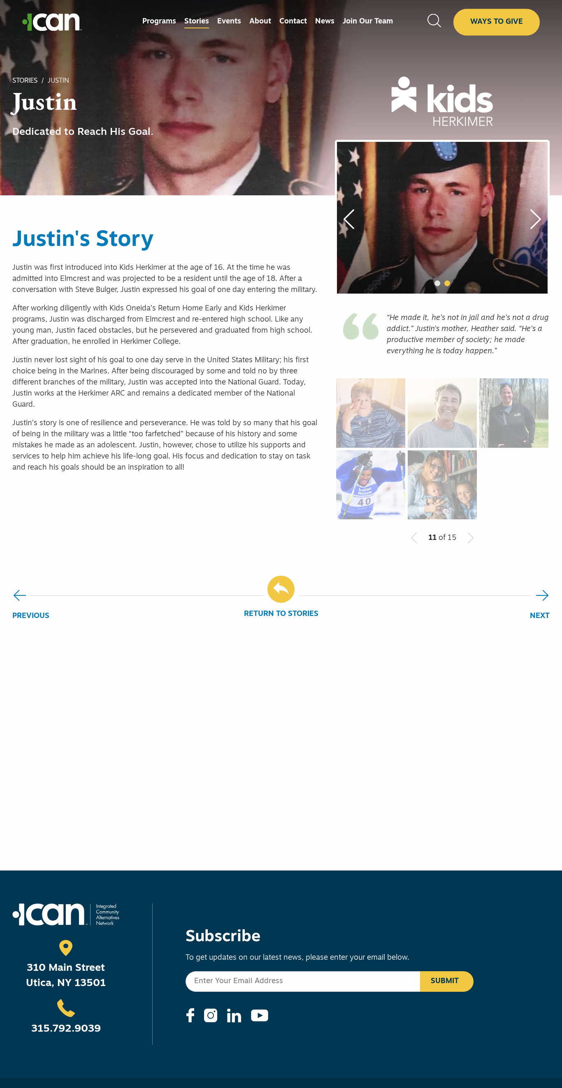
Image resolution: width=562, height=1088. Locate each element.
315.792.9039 (66, 1029)
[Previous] (353, 219)
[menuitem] (159, 22)
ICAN (52, 22)
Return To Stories (281, 614)
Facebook (190, 1015)
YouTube (259, 1015)
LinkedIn (234, 1016)
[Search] (434, 22)
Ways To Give (496, 21)
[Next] (531, 219)
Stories (24, 81)
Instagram (210, 1015)
